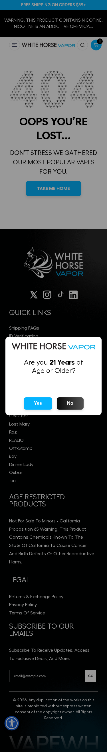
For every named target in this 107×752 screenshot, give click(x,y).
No (70, 403)
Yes (38, 403)
